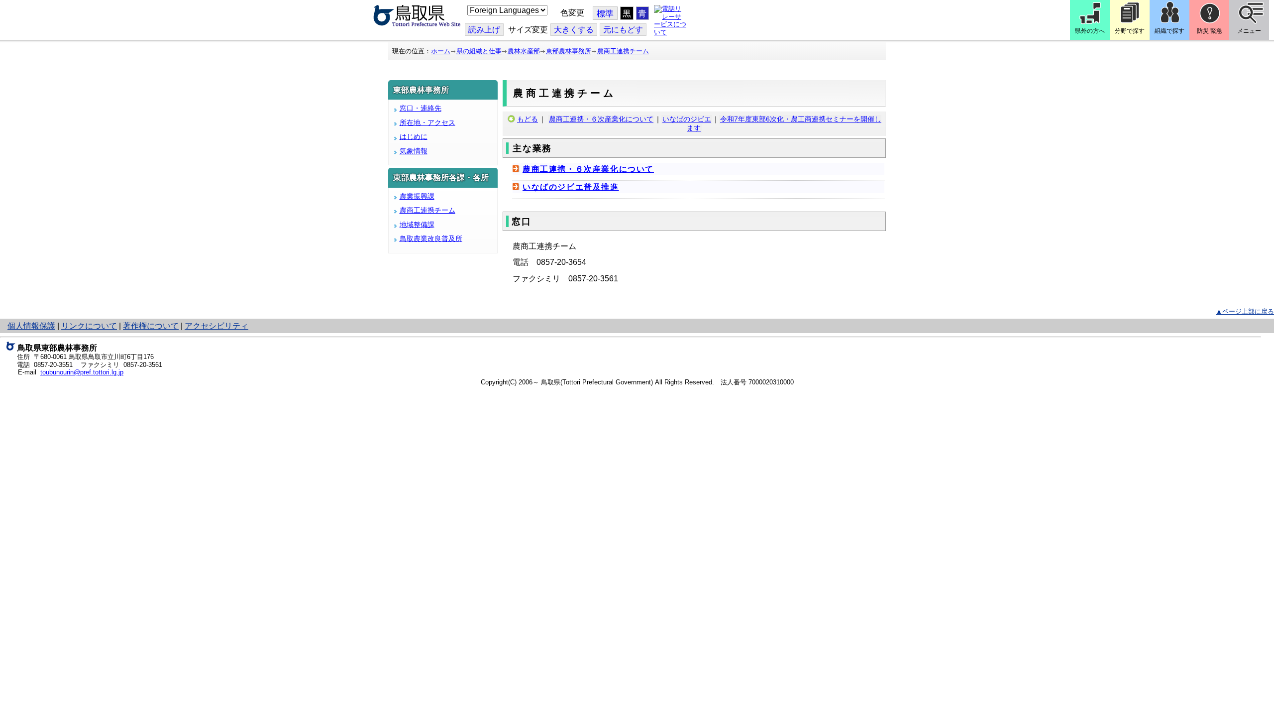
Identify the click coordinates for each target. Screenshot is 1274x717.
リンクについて (89, 326)
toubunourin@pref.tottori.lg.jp (81, 372)
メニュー (1249, 30)
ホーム (440, 51)
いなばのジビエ (686, 119)
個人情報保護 (31, 326)
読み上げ (484, 29)
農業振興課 (417, 196)
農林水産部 (524, 51)
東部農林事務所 (568, 51)
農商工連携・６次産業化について (601, 119)
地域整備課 (417, 225)
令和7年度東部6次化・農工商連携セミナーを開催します (784, 123)
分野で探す (1130, 30)
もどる (527, 119)
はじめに (413, 136)
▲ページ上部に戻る (1245, 311)
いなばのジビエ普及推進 (571, 187)
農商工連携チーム (623, 51)
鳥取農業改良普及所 (431, 238)
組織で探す (1169, 30)
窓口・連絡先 (420, 108)
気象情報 (413, 151)
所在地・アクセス (427, 122)
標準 (605, 13)
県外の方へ (1090, 30)
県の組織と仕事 (479, 51)
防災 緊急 (1209, 30)
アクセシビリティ (216, 326)
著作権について (151, 326)
